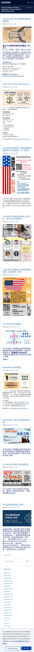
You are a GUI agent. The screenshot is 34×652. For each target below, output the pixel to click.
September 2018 (8, 599)
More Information (13, 648)
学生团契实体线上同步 (13, 504)
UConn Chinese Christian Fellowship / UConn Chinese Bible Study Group (11, 9)
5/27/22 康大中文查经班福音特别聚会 (17, 20)
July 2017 (6, 621)
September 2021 (8, 589)
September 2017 (8, 615)
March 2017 (7, 626)
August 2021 (7, 591)
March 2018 (7, 605)
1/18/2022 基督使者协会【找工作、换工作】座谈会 (17, 217)
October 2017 (7, 613)
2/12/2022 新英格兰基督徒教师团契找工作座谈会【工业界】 (17, 149)
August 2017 (7, 618)
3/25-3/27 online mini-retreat (15, 83)
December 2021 (8, 581)
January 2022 (7, 578)
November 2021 (8, 583)
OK (25, 648)
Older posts (7, 555)
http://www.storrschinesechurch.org (13, 76)
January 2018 (7, 610)
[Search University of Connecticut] (28, 2)
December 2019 (8, 594)
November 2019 (8, 597)
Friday (27, 402)
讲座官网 (11, 493)
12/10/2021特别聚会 (12, 323)
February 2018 (8, 607)
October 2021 (7, 586)
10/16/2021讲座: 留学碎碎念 (16, 464)
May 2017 (6, 623)
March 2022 (7, 575)
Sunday (23, 405)
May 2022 (6, 573)
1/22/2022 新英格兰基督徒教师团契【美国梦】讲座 (17, 270)
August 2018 (7, 602)
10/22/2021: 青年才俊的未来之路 (17, 421)
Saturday (25, 404)
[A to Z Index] (32, 2)
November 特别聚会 (12, 367)
